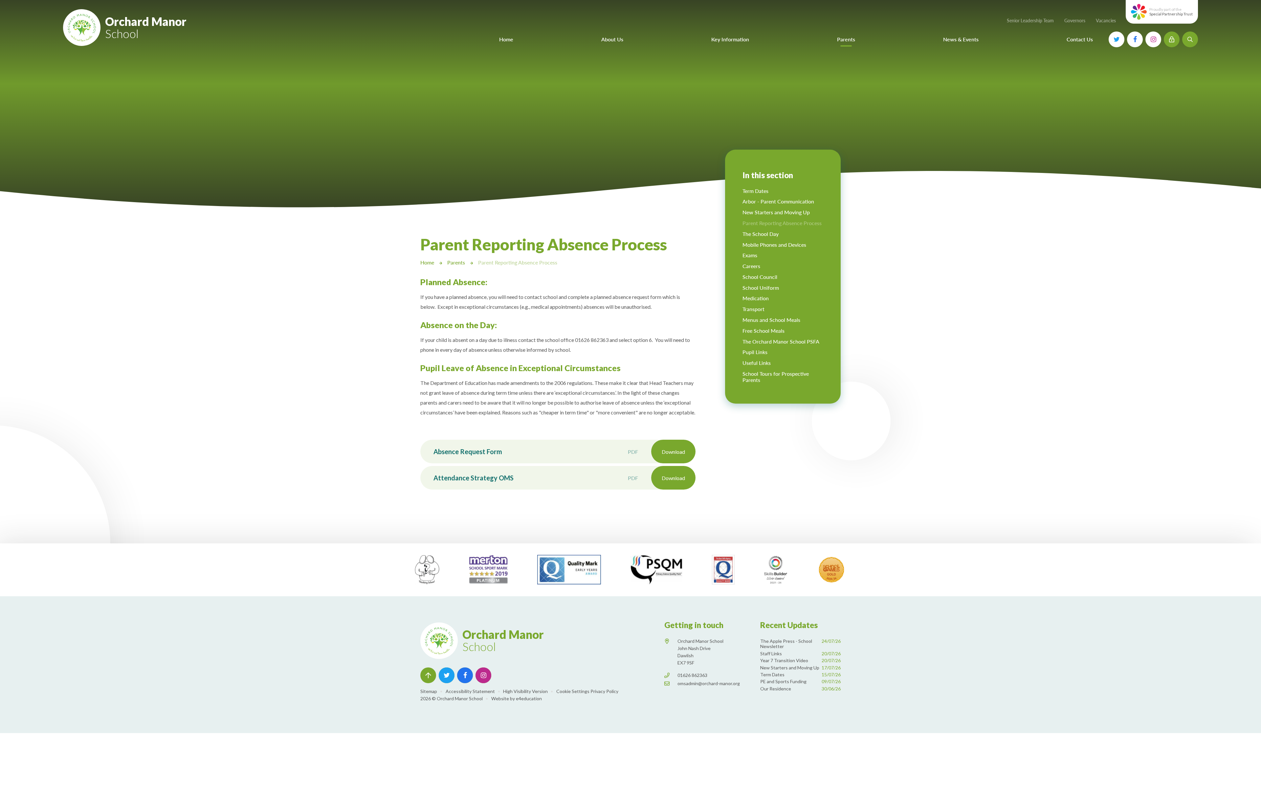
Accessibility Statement (470, 691)
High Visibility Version (525, 691)
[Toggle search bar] (1190, 39)
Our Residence (800, 688)
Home (427, 262)
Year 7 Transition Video (800, 660)
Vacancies (1106, 20)
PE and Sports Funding (800, 681)
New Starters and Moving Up (800, 667)
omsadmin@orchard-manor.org (708, 683)
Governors (1074, 20)
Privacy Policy (604, 691)
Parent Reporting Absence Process (517, 262)
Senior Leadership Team (1030, 20)
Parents (456, 262)
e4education (529, 698)
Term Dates (800, 674)
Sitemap (428, 691)
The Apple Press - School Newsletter (800, 643)
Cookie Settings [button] (572, 691)
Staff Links (800, 653)
